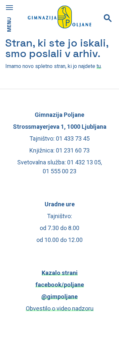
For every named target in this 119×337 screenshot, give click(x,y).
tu (99, 66)
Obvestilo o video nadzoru (60, 308)
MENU (9, 24)
